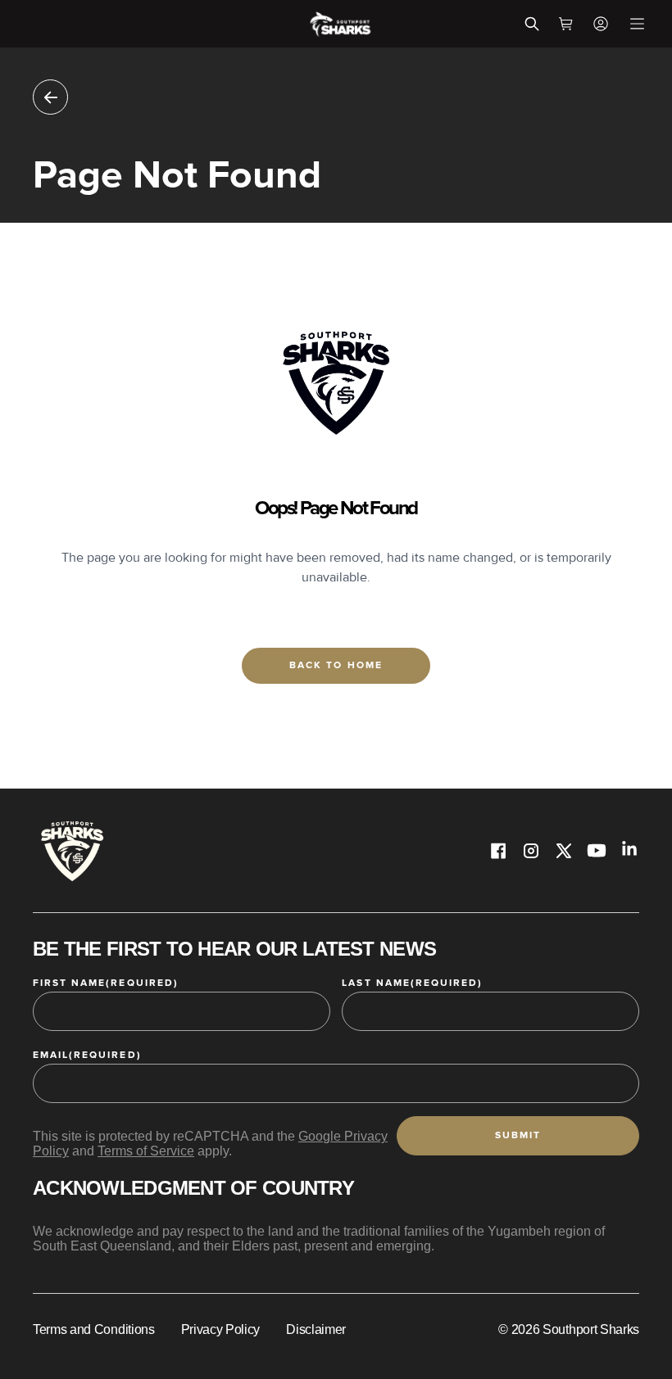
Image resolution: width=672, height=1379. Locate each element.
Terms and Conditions (94, 1329)
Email (87, 1055)
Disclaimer (316, 1329)
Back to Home (335, 665)
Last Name (412, 983)
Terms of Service (146, 1151)
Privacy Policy (221, 1329)
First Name (106, 983)
